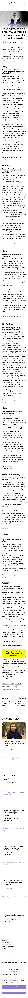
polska (17, 689)
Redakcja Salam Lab (11, 42)
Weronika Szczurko (11, 852)
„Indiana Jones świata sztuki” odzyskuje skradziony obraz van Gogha (13, 882)
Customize (14, 991)
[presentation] (14, 730)
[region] (14, 985)
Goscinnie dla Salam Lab (12, 818)
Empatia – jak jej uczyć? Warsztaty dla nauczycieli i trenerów (20, 703)
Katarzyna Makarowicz (12, 748)
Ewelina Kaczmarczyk (12, 887)
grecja (12, 683)
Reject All (14, 995)
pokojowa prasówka (7, 689)
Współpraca (5, 951)
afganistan (5, 683)
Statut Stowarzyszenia (8, 936)
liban (3, 686)
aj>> (23, 645)
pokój (19, 686)
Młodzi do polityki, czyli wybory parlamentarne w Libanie (12, 778)
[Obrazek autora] (4, 42)
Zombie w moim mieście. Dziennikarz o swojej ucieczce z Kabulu (14, 743)
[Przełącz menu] (24, 4)
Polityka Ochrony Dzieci (8, 946)
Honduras (18, 683)
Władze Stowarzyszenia (8, 938)
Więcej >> (5, 528)
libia (8, 686)
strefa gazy (5, 692)
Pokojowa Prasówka (14, 25)
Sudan (12, 692)
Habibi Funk (16, 625)
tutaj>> (4, 159)
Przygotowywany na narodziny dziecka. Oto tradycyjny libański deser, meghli (14, 848)
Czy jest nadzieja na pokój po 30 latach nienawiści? (7, 703)
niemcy (14, 686)
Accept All (14, 987)
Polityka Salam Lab (7, 942)
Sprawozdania (6, 940)
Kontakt (4, 948)
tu (20, 645)
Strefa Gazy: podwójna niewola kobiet (14, 916)
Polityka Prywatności (7, 944)
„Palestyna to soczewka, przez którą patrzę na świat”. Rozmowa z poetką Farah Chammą (14, 813)
